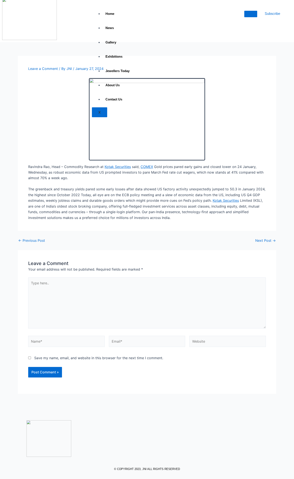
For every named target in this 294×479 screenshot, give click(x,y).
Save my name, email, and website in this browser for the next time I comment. (98, 358)
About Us (112, 85)
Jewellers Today (117, 71)
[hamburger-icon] (250, 14)
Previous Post (31, 240)
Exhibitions (113, 56)
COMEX (147, 167)
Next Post (265, 240)
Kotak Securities (118, 167)
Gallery (110, 42)
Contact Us (113, 99)
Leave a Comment (43, 68)
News (109, 28)
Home (109, 13)
